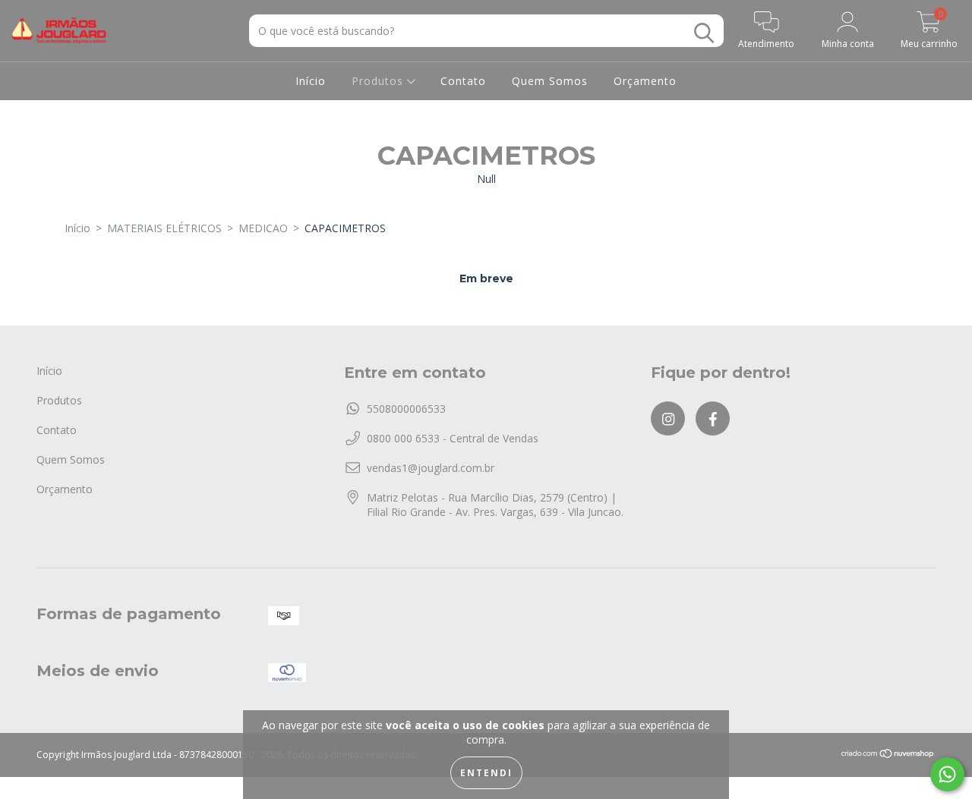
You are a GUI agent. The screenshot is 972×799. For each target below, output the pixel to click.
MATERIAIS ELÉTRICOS (164, 228)
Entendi (486, 772)
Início (310, 81)
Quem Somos (550, 81)
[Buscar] (703, 33)
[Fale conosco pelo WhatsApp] (947, 774)
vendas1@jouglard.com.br (430, 468)
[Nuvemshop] (888, 755)
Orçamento (645, 81)
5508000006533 (406, 408)
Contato (463, 81)
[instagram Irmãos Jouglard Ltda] (668, 418)
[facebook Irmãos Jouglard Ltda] (713, 418)
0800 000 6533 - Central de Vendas (452, 438)
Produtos (379, 81)
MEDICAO (263, 228)
